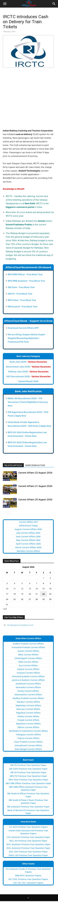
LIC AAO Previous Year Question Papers (28, 827)
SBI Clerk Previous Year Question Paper (28, 768)
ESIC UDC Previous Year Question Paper (28, 851)
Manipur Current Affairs (28, 701)
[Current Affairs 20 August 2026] (10, 503)
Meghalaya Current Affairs (28, 705)
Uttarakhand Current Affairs (28, 745)
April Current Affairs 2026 (28, 543)
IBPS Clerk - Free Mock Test (22, 300)
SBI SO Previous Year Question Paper (28, 772)
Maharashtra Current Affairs (28, 694)
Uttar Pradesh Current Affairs (28, 741)
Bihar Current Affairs (28, 654)
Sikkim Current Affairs (28, 727)
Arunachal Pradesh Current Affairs (28, 647)
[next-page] (9, 513)
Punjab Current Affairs (28, 720)
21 (36, 594)
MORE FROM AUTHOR (35, 465)
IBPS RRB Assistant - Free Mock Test (26, 281)
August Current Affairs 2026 (28, 529)
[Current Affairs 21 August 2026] (10, 489)
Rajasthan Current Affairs (28, 723)
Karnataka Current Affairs (28, 687)
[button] (4, 4)
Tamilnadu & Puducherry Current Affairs (28, 731)
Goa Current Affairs (28, 665)
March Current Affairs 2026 (28, 547)
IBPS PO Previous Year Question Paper (28, 776)
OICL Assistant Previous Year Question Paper (28, 848)
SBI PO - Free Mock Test (20, 293)
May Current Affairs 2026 (28, 540)
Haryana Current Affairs (28, 672)
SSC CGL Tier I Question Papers (28, 882)
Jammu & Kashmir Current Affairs (28, 680)
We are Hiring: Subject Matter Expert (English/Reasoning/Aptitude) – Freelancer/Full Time (26, 338)
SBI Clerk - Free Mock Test (21, 287)
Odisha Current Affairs (28, 716)
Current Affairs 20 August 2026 (35, 499)
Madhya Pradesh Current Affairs (28, 698)
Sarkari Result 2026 (28, 381)
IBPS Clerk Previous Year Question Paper (28, 779)
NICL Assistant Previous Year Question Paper (28, 844)
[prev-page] (4, 513)
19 (22, 594)
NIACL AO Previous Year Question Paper (28, 855)
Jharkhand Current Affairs (28, 683)
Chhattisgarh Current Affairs (28, 658)
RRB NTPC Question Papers (28, 875)
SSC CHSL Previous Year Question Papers (28, 879)
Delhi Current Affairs (28, 661)
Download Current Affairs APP (23, 328)
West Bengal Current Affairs (28, 749)
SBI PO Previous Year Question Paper (28, 765)
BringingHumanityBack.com (20, 625)
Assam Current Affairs (28, 651)
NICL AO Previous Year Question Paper (28, 840)
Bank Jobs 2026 (28, 361)
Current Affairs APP (28, 522)
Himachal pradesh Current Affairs (28, 676)
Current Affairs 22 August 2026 (35, 472)
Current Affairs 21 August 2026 (35, 486)
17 (7, 594)
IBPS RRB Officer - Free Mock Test (25, 274)
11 (14, 588)
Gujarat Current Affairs (28, 669)
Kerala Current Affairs (28, 691)
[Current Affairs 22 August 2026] (10, 476)
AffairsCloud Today (28, 525)
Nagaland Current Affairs (28, 712)
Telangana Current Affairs (28, 734)
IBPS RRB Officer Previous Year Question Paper (28, 783)
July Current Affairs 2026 (28, 533)
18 (14, 594)
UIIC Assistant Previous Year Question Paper (28, 837)
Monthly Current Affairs (28, 551)
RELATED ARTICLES (13, 465)
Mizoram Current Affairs (28, 709)
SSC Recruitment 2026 (28, 376)
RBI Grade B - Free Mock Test (22, 306)
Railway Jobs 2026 (28, 371)
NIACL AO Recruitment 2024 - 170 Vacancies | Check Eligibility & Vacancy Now (28, 402)
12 (22, 588)
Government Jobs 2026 (28, 366)
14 (36, 588)
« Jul (5, 608)
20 (30, 594)
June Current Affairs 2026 (28, 536)
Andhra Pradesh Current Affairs (28, 643)
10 (7, 588)
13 (30, 588)
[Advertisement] (29, 100)
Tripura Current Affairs (28, 738)
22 (43, 594)
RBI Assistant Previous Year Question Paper (28, 806)
